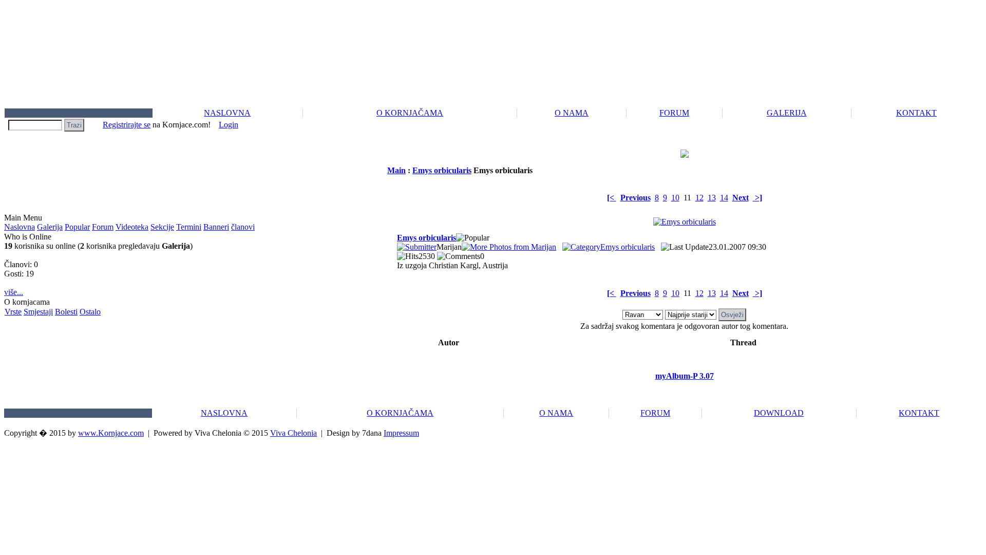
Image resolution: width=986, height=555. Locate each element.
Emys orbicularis (441, 170)
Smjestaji (38, 311)
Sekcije (162, 227)
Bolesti (66, 311)
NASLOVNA (227, 112)
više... (13, 292)
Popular (77, 227)
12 (699, 197)
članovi (243, 227)
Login (228, 124)
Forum (102, 227)
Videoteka (132, 227)
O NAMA (572, 112)
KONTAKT (916, 112)
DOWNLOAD (779, 413)
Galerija (50, 227)
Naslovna (19, 227)
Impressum (401, 433)
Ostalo (90, 311)
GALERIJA (787, 112)
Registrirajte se (126, 124)
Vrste (13, 311)
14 (724, 197)
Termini (188, 227)
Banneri (216, 227)
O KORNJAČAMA (409, 112)
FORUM (674, 112)
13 (712, 197)
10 (675, 197)
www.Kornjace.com (111, 433)
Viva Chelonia (293, 433)
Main (396, 170)
